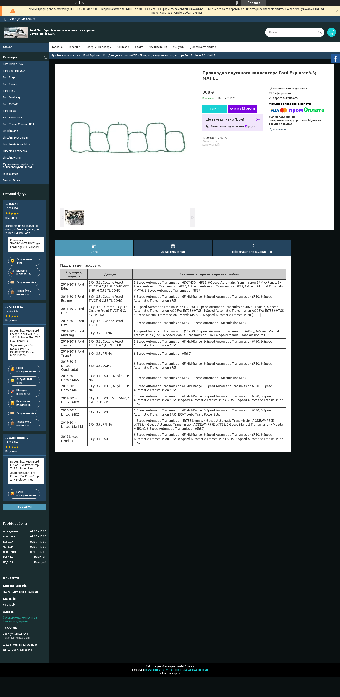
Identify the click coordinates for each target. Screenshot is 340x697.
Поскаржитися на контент (159, 670)
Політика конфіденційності (192, 670)
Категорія (10, 57)
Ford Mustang (11, 97)
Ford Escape (10, 84)
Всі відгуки (25, 506)
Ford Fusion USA (13, 64)
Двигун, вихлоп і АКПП (122, 55)
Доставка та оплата (203, 47)
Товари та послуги (68, 55)
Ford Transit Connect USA (18, 124)
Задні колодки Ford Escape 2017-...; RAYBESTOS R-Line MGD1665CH (22, 350)
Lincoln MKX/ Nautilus (16, 144)
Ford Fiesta (9, 110)
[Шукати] (319, 32)
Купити (214, 108)
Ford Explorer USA (94, 55)
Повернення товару (98, 47)
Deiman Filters (11, 180)
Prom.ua (189, 666)
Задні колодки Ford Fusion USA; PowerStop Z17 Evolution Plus (24, 476)
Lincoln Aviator (12, 157)
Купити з (235, 108)
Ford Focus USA (12, 117)
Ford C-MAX (10, 104)
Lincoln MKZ (10, 130)
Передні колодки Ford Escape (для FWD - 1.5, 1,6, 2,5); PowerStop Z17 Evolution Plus (25, 336)
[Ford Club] (16, 32)
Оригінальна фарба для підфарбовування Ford (18, 166)
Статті (139, 47)
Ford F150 (9, 90)
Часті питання (158, 47)
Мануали (178, 47)
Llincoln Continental (15, 150)
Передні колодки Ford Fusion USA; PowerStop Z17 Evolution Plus (24, 465)
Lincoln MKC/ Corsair (15, 137)
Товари (73, 47)
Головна (57, 47)
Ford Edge (9, 77)
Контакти (123, 47)
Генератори (10, 173)
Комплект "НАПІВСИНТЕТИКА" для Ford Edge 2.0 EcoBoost (25, 244)
